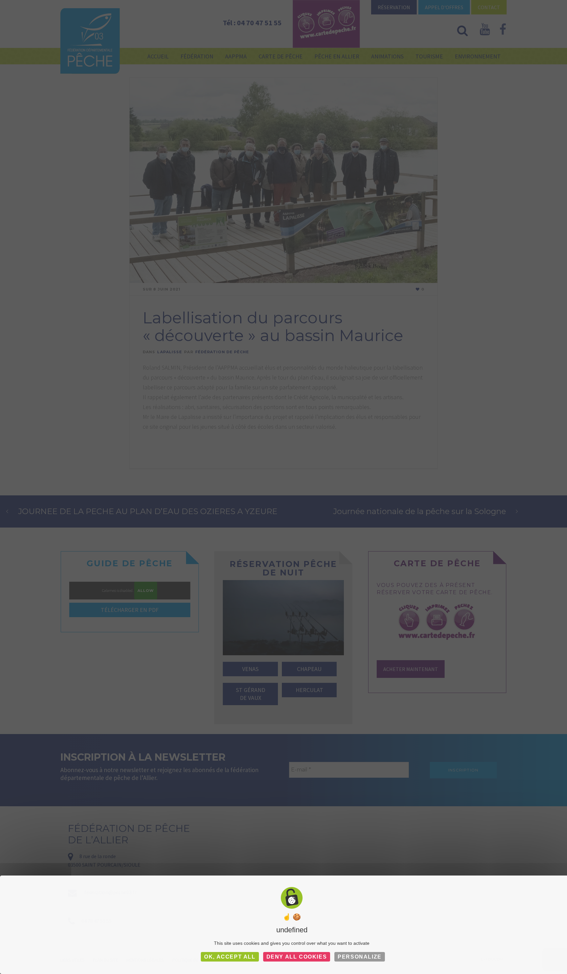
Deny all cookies (296, 957)
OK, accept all (229, 957)
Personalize (360, 957)
